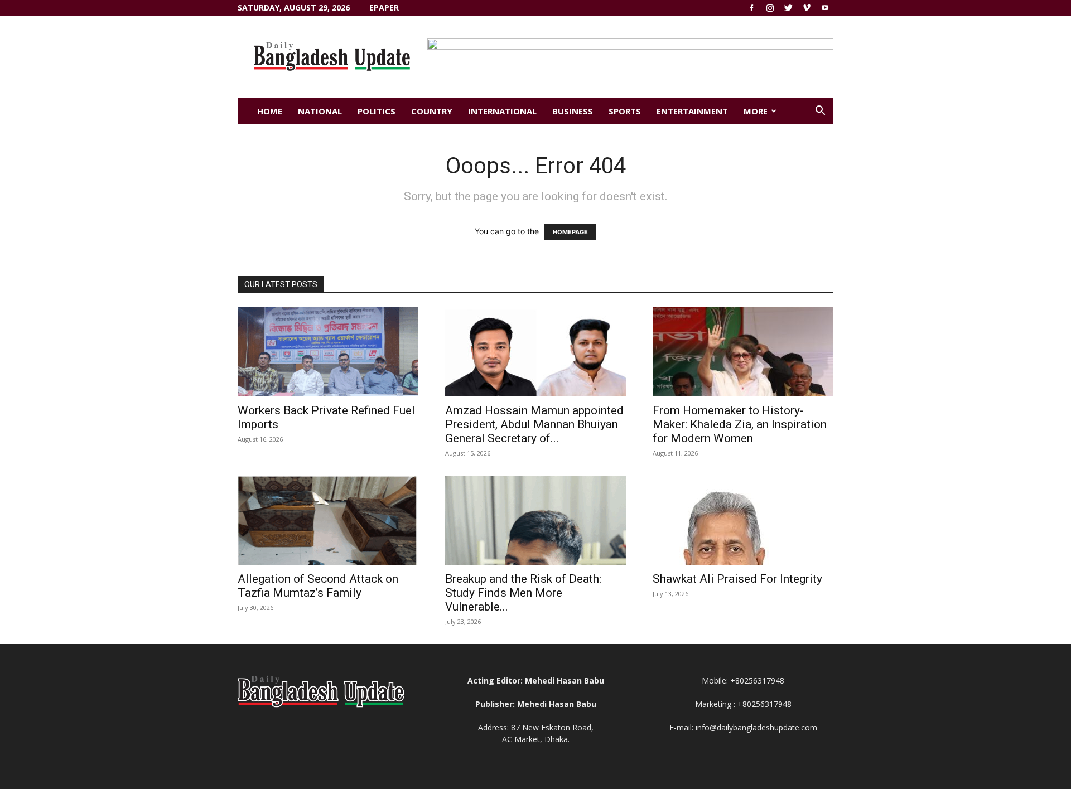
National (320, 111)
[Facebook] (751, 8)
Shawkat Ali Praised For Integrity (737, 578)
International (502, 111)
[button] (820, 112)
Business (572, 111)
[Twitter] (788, 8)
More (756, 111)
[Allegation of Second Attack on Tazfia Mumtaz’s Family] (328, 520)
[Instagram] (769, 8)
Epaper (384, 7)
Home (269, 111)
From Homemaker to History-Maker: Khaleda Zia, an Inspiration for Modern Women (740, 424)
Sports (625, 111)
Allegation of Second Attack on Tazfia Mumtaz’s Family (318, 585)
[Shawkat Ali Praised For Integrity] (743, 520)
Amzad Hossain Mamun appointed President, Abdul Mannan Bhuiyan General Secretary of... (534, 424)
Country (431, 111)
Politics (376, 111)
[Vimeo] (806, 8)
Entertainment (692, 111)
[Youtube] (825, 8)
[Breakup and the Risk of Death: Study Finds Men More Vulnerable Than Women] (535, 520)
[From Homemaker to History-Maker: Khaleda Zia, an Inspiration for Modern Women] (743, 351)
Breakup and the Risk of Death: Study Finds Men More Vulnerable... (523, 592)
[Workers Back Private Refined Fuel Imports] (328, 351)
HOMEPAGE (570, 232)
